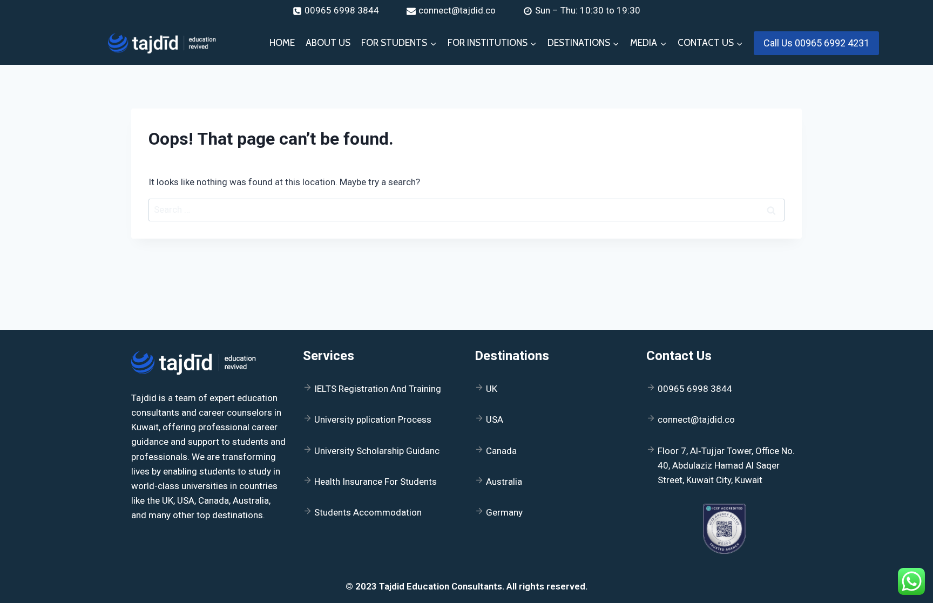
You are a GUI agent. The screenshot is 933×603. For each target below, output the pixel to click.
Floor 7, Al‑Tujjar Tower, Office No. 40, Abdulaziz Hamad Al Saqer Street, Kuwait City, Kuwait (726, 465)
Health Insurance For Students (375, 481)
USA (494, 419)
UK (491, 388)
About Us (328, 42)
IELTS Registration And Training (377, 388)
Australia (504, 481)
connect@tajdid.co (696, 419)
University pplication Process (372, 419)
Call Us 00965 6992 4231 (816, 43)
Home (282, 42)
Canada (501, 450)
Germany (504, 512)
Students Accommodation (368, 512)
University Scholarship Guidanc (377, 450)
